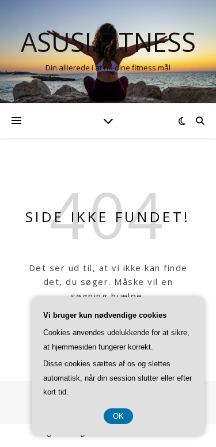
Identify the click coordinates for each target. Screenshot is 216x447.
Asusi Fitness (108, 42)
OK (118, 416)
